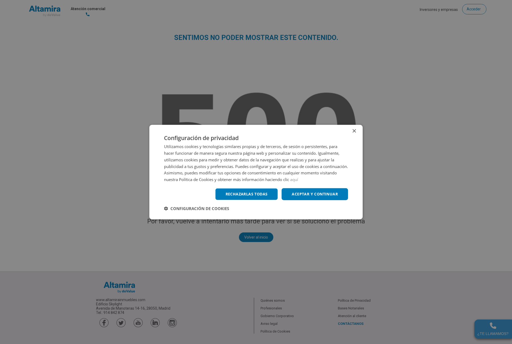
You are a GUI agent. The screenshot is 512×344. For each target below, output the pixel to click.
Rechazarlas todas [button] (247, 193)
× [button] (354, 131)
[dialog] (256, 172)
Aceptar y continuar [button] (315, 193)
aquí (294, 179)
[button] (196, 208)
